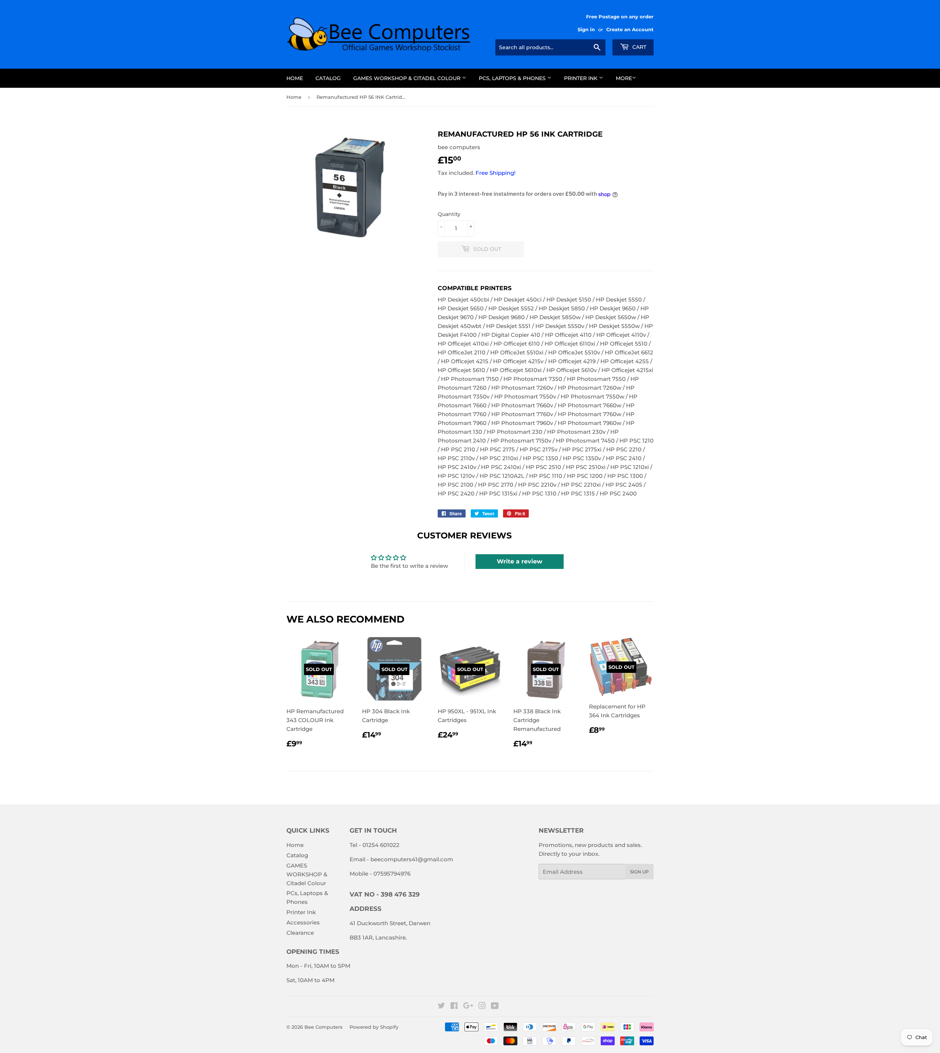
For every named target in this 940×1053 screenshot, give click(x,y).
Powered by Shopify (374, 1027)
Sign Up (639, 872)
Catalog (328, 78)
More (624, 78)
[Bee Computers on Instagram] (482, 1006)
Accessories (303, 922)
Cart (638, 47)
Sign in (586, 29)
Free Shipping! (496, 172)
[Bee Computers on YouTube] (495, 1006)
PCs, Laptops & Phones (513, 78)
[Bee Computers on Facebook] (454, 1006)
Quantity (449, 214)
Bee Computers (323, 1027)
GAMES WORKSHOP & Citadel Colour (407, 78)
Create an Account (630, 29)
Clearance (300, 932)
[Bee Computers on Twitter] (441, 1006)
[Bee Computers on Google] (468, 1006)
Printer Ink (581, 78)
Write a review (519, 561)
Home (294, 78)
